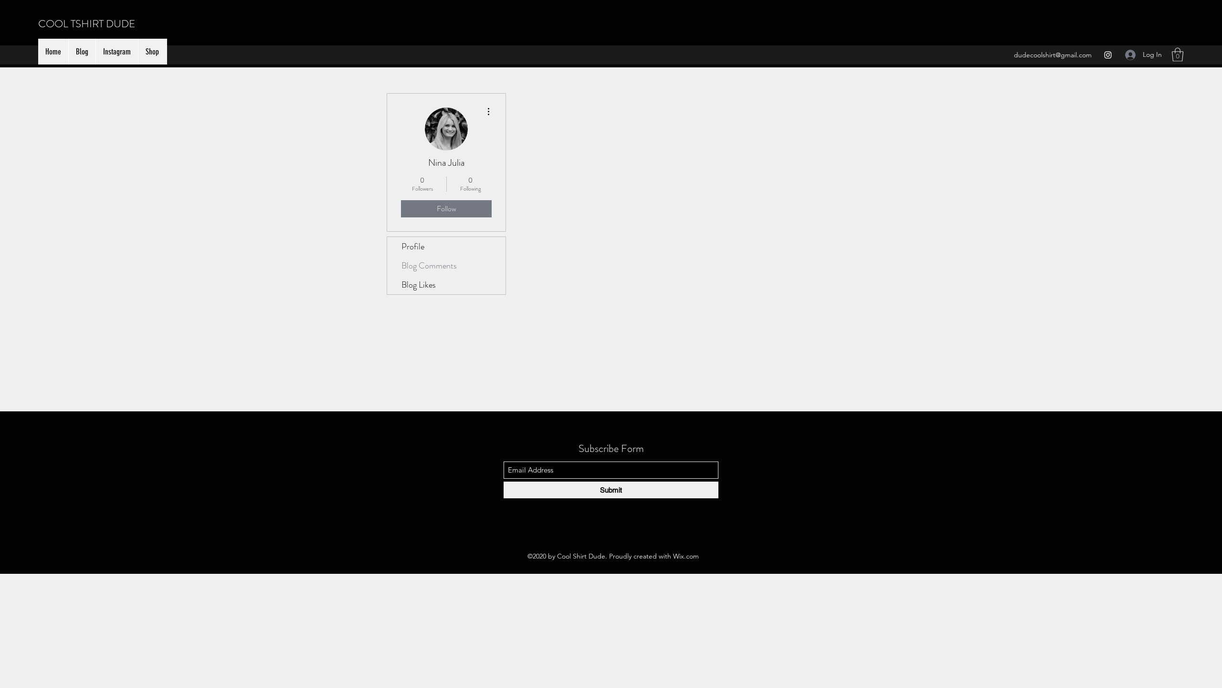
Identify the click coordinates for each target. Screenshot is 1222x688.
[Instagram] (1108, 55)
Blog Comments (429, 265)
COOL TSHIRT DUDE (86, 23)
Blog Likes (418, 285)
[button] (1177, 55)
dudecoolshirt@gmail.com (1053, 55)
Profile (412, 246)
